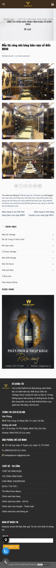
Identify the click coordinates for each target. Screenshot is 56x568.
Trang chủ (8, 19)
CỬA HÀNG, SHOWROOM (13, 481)
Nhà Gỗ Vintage (8, 234)
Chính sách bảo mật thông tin (15, 511)
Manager (26, 56)
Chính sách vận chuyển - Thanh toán (18, 506)
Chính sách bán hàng (11, 496)
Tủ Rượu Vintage (9, 252)
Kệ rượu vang (7, 245)
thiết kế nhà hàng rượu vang (35, 201)
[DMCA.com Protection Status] (43, 564)
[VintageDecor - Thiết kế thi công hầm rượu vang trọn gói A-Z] (28, 4)
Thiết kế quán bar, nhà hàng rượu (35, 19)
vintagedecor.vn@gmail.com (17, 455)
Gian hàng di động (9, 282)
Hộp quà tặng (7, 270)
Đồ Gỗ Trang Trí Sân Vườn (13, 239)
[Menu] (3, 4)
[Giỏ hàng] (52, 4)
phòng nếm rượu (46, 198)
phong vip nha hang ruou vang (13, 201)
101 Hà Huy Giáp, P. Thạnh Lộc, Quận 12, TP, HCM (26, 445)
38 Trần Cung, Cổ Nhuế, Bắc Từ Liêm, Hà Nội (24, 421)
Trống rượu (6, 276)
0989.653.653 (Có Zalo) (15, 450)
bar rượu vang (7, 198)
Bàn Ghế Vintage (9, 258)
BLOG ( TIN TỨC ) (10, 486)
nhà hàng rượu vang (31, 198)
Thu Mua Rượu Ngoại (11, 491)
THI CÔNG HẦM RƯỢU (12, 476)
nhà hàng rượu (18, 198)
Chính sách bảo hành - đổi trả (15, 501)
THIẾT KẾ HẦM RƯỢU (12, 471)
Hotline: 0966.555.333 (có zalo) (16, 433)
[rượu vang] (28, 331)
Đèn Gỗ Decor (8, 264)
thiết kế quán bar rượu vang (34, 203)
